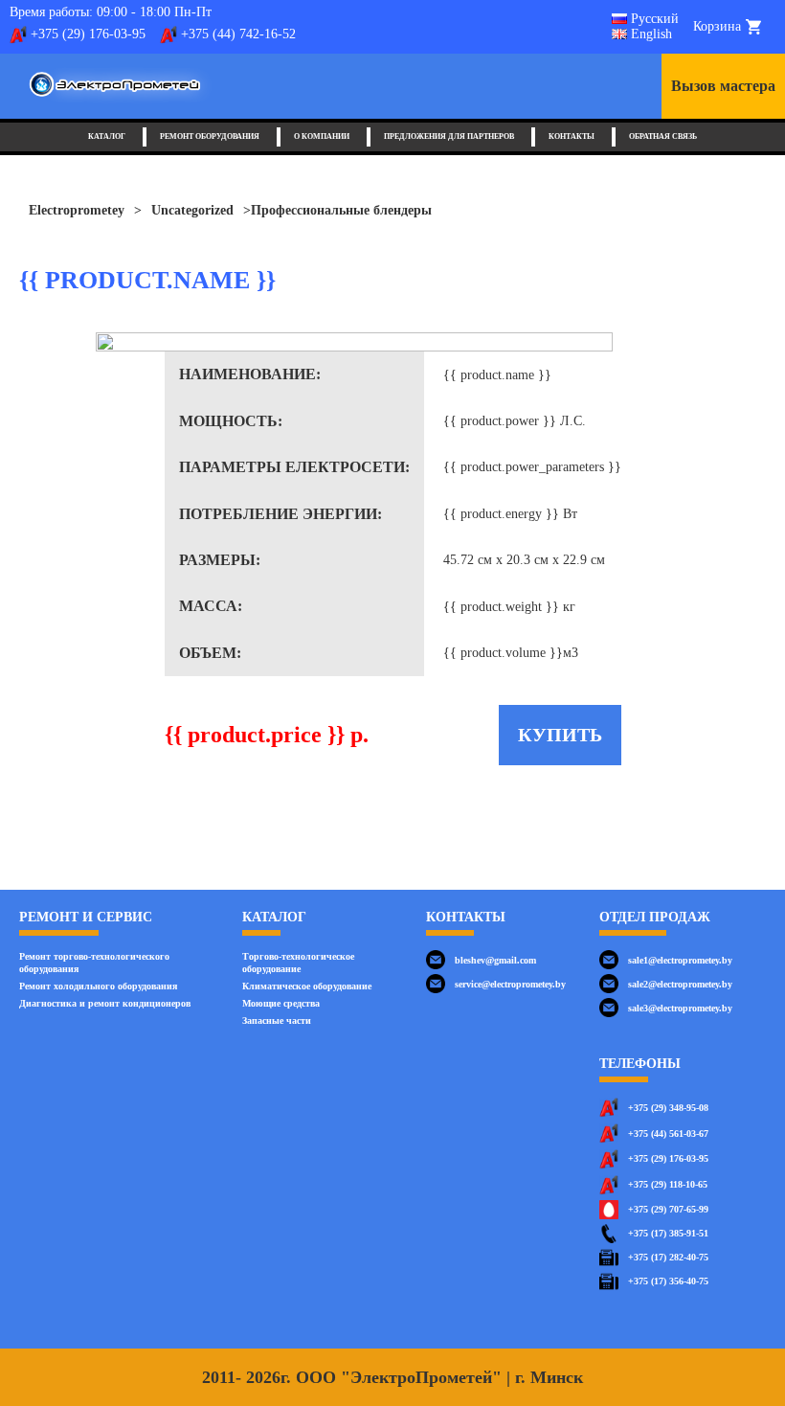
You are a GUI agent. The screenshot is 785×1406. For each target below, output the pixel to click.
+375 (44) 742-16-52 (238, 34)
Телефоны (640, 1063)
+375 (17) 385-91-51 (668, 1233)
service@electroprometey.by (510, 984)
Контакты (571, 136)
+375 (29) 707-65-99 (668, 1209)
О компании (321, 136)
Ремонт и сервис (85, 917)
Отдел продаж (654, 917)
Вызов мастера (723, 86)
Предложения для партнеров (449, 136)
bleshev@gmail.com (495, 960)
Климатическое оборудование (306, 986)
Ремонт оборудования (209, 136)
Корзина (717, 26)
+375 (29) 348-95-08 (668, 1107)
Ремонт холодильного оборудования (98, 986)
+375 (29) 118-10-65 (667, 1184)
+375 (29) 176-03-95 (88, 34)
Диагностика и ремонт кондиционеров (105, 1003)
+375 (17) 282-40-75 (668, 1257)
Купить (560, 734)
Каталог (106, 136)
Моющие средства (281, 1003)
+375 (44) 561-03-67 (668, 1133)
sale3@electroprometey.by (680, 1008)
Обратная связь (663, 136)
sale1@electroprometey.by (680, 960)
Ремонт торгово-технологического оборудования (94, 962)
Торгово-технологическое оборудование (298, 962)
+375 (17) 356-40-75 (668, 1281)
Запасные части (276, 1020)
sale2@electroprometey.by (680, 984)
